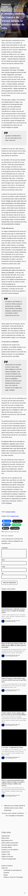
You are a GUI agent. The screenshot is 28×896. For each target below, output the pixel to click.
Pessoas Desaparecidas (8, 859)
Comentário (4, 547)
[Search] (23, 6)
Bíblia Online (5, 838)
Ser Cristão (4, 10)
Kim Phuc (16, 531)
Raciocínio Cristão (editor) (12, 620)
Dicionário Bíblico (6, 847)
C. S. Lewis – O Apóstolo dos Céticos (12, 747)
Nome (3, 559)
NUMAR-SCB (5, 852)
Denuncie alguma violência (9, 845)
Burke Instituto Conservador (9, 843)
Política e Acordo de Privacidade (13, 877)
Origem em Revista (7, 856)
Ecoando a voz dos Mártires (9, 849)
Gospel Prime (14, 516)
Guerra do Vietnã (9, 531)
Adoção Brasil (5, 836)
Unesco (9, 503)
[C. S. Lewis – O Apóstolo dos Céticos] (14, 737)
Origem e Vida (5, 854)
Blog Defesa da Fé (7, 840)
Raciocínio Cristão (6, 5)
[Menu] (26, 6)
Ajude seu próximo (7, 865)
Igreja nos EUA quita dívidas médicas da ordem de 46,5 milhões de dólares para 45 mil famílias (13, 645)
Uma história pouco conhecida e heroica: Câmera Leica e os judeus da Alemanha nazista (13, 610)
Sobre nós (4, 868)
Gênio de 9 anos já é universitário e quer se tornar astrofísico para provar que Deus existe (13, 680)
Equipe (6, 875)
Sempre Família (10, 512)
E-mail (3, 566)
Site (2, 573)
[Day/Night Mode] (19, 6)
